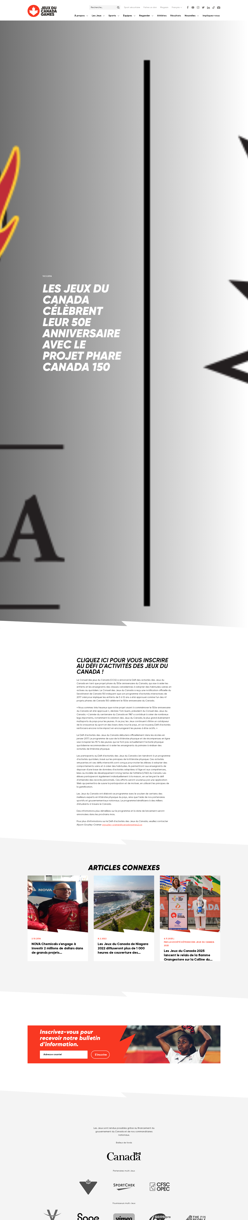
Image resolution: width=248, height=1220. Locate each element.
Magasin (164, 7)
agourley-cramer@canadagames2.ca (122, 825)
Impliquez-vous (211, 16)
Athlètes (162, 16)
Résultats (175, 16)
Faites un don (150, 7)
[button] (177, 7)
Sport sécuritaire (132, 7)
